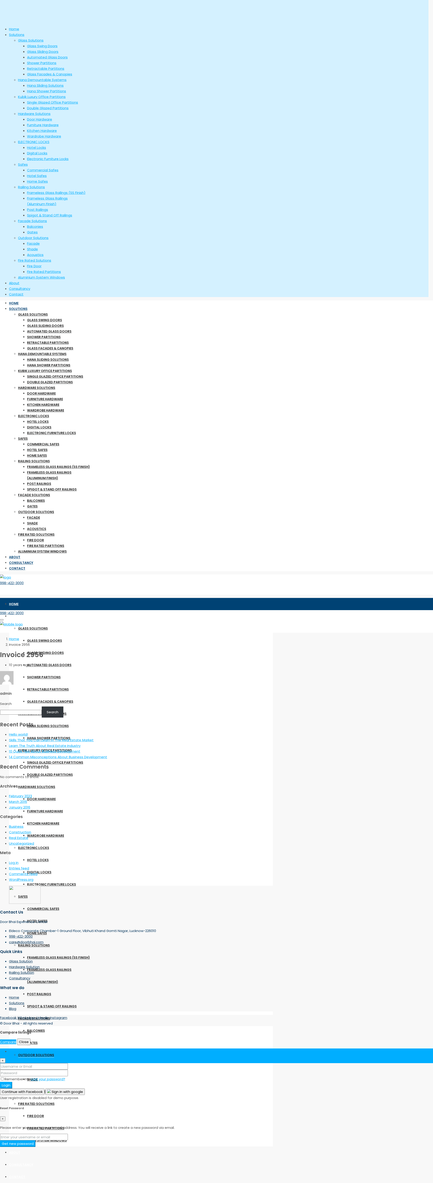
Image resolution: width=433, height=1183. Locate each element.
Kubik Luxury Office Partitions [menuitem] (42, 96)
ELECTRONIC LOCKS (33, 416)
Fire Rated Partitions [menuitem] (44, 271)
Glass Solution (21, 961)
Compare (8, 1041)
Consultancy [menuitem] (19, 288)
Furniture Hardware (45, 399)
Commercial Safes (43, 444)
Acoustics (36, 529)
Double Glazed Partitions (50, 382)
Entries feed (19, 868)
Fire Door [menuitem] (34, 266)
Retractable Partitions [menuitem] (45, 68)
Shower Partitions (44, 337)
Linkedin (43, 1017)
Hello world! (18, 734)
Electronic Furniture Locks (51, 433)
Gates (32, 506)
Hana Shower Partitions (48, 365)
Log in (13, 862)
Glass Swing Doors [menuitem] (42, 46)
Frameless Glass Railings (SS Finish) (58, 467)
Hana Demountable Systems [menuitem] (42, 79)
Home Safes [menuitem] (37, 181)
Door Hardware (41, 393)
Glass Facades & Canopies (50, 348)
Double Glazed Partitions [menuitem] (48, 108)
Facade (33, 517)
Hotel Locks (38, 421)
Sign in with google (67, 1091)
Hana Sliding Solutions (48, 359)
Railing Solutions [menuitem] (31, 187)
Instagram (58, 1017)
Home (13, 303)
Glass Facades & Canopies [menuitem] (49, 74)
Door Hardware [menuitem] (39, 119)
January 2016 (19, 807)
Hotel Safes (37, 450)
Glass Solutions (33, 314)
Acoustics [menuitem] (35, 254)
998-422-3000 (12, 583)
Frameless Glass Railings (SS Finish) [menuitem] (56, 192)
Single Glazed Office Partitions (55, 376)
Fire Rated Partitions (45, 546)
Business (16, 826)
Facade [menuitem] (33, 243)
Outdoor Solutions (36, 512)
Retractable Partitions (48, 342)
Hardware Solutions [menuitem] (34, 113)
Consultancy (21, 562)
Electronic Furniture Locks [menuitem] (48, 158)
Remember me (18, 1079)
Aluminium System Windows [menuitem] (41, 277)
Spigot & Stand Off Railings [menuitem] (49, 215)
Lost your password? (48, 1079)
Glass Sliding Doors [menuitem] (42, 51)
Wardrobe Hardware (45, 410)
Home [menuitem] (14, 29)
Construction (20, 832)
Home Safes (37, 455)
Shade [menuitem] (32, 249)
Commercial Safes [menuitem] (42, 170)
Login (6, 1085)
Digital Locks (39, 427)
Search (6, 703)
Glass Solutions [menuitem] (31, 40)
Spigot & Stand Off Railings (52, 489)
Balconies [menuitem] (35, 226)
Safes (23, 438)
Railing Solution (21, 972)
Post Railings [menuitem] (37, 209)
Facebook (8, 1017)
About (14, 557)
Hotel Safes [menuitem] (37, 175)
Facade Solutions (34, 495)
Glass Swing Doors (44, 320)
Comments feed (23, 874)
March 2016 (18, 801)
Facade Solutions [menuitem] (32, 220)
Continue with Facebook (22, 1091)
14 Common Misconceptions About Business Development (58, 757)
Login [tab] (13, 1051)
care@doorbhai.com (26, 942)
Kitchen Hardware (43, 404)
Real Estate (18, 837)
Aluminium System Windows (42, 551)
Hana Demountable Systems (42, 354)
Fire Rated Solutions (36, 534)
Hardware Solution (24, 967)
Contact (17, 568)
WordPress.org (21, 879)
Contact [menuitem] (16, 294)
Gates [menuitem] (32, 232)
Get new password (18, 1143)
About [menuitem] (14, 283)
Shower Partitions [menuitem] (41, 62)
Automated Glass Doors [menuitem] (47, 57)
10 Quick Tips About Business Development (44, 751)
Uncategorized (21, 843)
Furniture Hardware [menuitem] (43, 125)
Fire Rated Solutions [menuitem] (34, 260)
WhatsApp (26, 1017)
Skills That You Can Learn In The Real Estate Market (51, 740)
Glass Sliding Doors (45, 325)
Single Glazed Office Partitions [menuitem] (52, 102)
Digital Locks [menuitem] (37, 153)
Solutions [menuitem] (16, 34)
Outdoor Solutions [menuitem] (33, 237)
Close (24, 1041)
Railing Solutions (34, 461)
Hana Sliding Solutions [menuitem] (45, 85)
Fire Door (35, 540)
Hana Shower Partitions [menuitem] (46, 91)
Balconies (36, 500)
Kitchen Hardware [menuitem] (42, 130)
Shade (32, 523)
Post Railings (39, 483)
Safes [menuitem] (23, 164)
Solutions (18, 309)
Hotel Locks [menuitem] (36, 147)
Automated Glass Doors (49, 331)
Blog (12, 1008)
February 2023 (20, 796)
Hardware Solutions (36, 388)
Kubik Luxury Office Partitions (45, 371)
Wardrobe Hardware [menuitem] (44, 136)
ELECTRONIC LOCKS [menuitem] (33, 141)
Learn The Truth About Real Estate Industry (45, 745)
